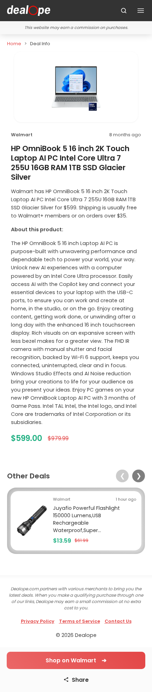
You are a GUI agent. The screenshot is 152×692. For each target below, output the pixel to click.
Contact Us (118, 621)
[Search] (124, 11)
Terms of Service (79, 621)
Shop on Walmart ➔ (76, 660)
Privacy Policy (37, 621)
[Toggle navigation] (140, 10)
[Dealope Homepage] (28, 10)
